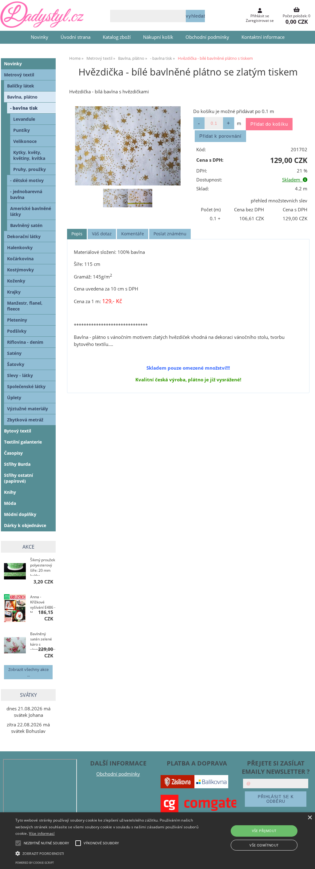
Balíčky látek (20, 86)
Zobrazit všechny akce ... (28, 672)
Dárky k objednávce (25, 525)
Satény (14, 353)
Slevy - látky (20, 375)
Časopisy (13, 453)
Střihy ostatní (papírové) (18, 478)
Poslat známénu (170, 234)
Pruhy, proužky (29, 169)
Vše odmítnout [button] (263, 845)
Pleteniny (17, 320)
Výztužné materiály (27, 409)
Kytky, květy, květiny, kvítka (29, 155)
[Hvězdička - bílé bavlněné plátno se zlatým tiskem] (128, 145)
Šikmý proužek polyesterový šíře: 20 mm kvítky (42, 566)
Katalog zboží (117, 37)
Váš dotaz (102, 234)
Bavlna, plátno (22, 97)
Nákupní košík (158, 37)
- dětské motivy (27, 180)
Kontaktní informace (263, 37)
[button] (107, 853)
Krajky (14, 292)
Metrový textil (19, 75)
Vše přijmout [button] (264, 830)
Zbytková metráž (25, 420)
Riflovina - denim (25, 342)
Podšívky (16, 331)
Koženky (16, 281)
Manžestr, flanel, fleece (24, 306)
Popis (76, 234)
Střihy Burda (17, 464)
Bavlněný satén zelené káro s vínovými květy (42, 640)
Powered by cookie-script (34, 863)
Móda (10, 503)
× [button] (309, 817)
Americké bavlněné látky (30, 211)
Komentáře (132, 234)
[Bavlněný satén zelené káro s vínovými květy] (15, 646)
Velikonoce (25, 141)
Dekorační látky (24, 236)
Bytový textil (17, 431)
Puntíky (21, 130)
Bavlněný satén (26, 225)
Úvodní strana (75, 37)
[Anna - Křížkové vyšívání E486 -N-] (15, 609)
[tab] (77, 234)
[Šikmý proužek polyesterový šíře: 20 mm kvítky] (15, 572)
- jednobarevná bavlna (26, 194)
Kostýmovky (20, 270)
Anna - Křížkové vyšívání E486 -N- (42, 603)
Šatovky (15, 364)
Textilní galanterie (23, 442)
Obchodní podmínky (207, 37)
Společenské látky (26, 386)
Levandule (24, 119)
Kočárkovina (20, 259)
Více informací (41, 833)
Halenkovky (20, 247)
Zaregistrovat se (260, 20)
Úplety (14, 397)
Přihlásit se (259, 15)
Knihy (10, 492)
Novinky (39, 37)
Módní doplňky (20, 514)
